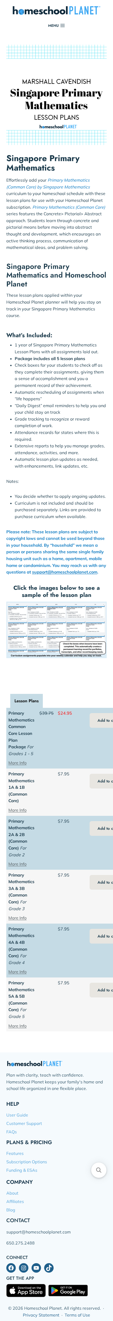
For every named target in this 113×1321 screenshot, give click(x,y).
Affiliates (15, 1201)
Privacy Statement (41, 1315)
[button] (98, 1170)
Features (15, 1153)
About (12, 1193)
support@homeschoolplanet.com (64, 572)
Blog (10, 1209)
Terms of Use (77, 1315)
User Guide (17, 1115)
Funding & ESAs (21, 1170)
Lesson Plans (26, 701)
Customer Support (24, 1123)
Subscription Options (26, 1161)
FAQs (11, 1131)
